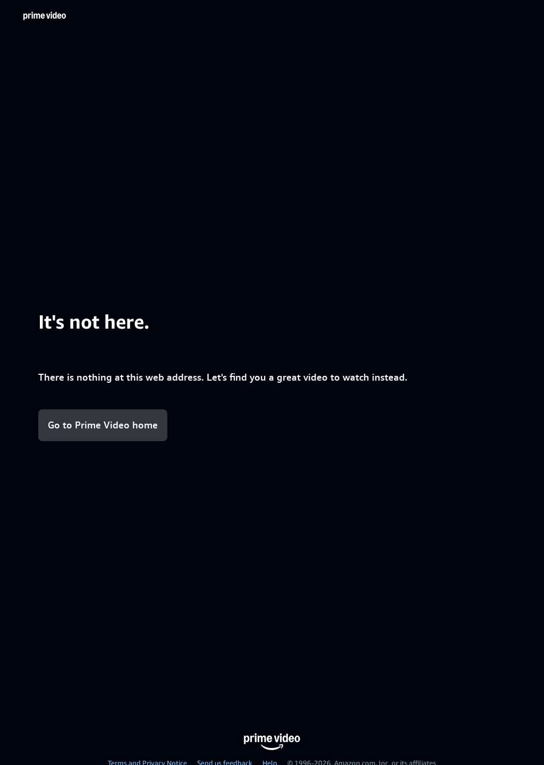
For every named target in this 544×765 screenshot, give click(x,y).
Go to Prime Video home (103, 425)
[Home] (44, 16)
